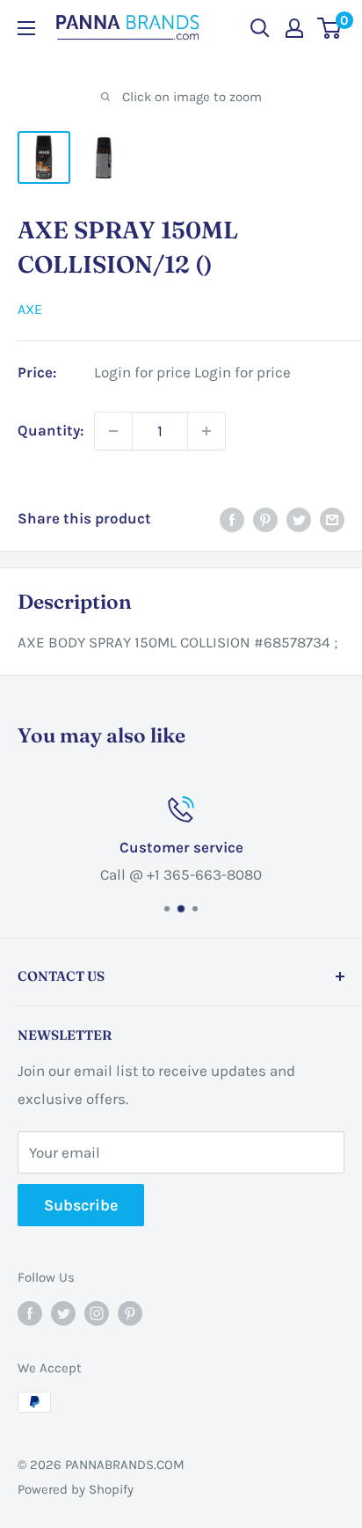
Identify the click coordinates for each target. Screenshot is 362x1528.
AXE (30, 309)
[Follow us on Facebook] (30, 1313)
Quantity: (50, 430)
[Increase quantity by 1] (206, 431)
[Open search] (260, 28)
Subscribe (81, 1205)
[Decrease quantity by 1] (113, 431)
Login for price (142, 372)
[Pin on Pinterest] (265, 519)
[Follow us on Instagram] (96, 1313)
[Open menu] (26, 28)
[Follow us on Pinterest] (130, 1313)
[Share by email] (332, 519)
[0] (330, 28)
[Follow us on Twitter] (63, 1313)
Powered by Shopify (76, 1489)
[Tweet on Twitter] (298, 519)
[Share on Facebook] (232, 519)
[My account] (294, 28)
